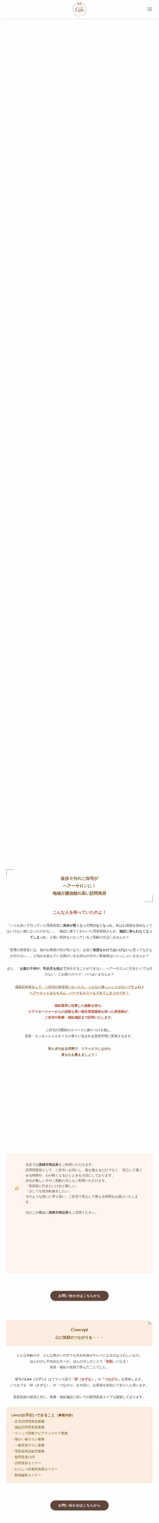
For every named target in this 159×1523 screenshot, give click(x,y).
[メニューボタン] (149, 9)
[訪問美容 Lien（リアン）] (79, 9)
